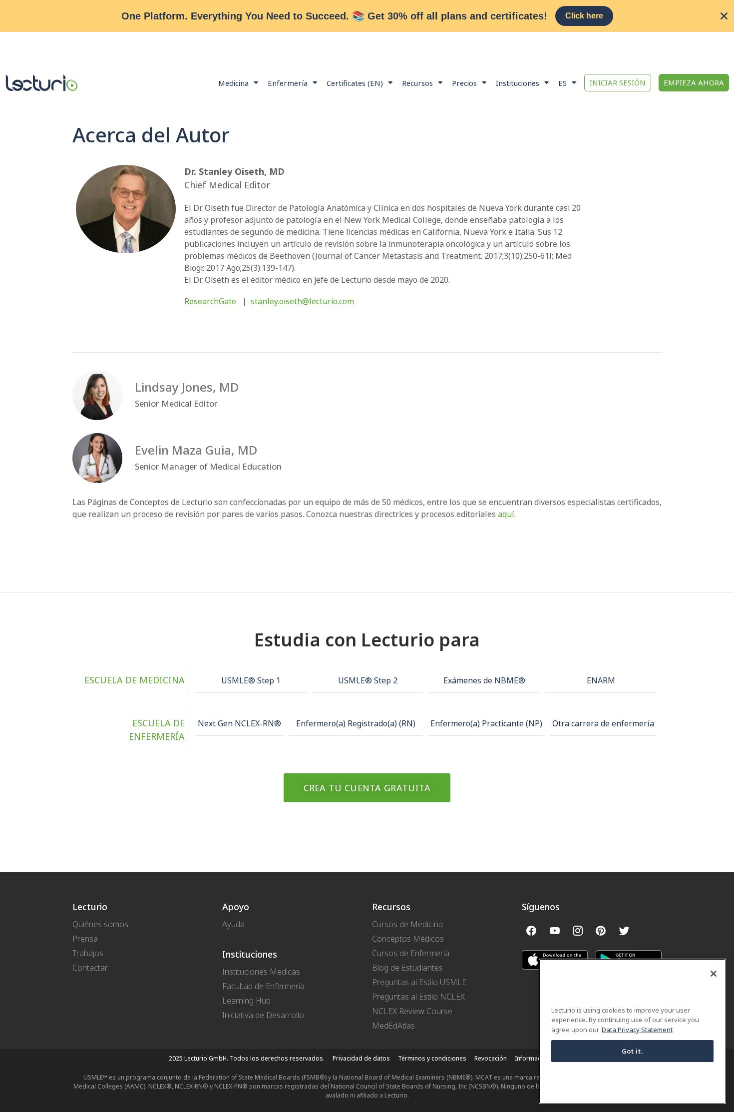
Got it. (633, 1051)
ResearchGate (210, 301)
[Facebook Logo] (531, 930)
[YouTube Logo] (554, 930)
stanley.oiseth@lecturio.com (302, 301)
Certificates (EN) (355, 83)
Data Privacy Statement (637, 1029)
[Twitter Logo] (624, 930)
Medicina (233, 83)
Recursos (417, 83)
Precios (464, 83)
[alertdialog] (367, 16)
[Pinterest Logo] (600, 930)
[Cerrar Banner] (724, 16)
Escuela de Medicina (134, 680)
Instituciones (517, 83)
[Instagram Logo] (577, 930)
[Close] (714, 974)
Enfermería (288, 83)
